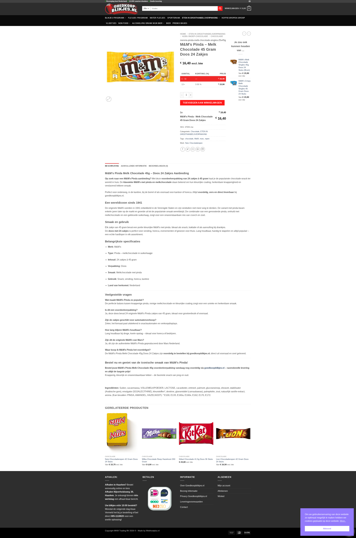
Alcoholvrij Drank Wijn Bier (147, 23)
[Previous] (105, 442)
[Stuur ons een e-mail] (249, 1)
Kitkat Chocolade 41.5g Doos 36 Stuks (196, 459)
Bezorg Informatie (188, 491)
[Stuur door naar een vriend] (192, 149)
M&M (196, 139)
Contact (184, 507)
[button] (238, 8)
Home (183, 34)
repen (207, 139)
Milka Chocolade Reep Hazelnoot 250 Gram (158, 460)
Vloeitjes (111, 23)
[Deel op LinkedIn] (202, 149)
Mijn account (224, 485)
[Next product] (244, 33)
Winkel (221, 496)
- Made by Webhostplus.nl (148, 531)
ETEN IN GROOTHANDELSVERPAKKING (200, 18)
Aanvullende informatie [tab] (134, 166)
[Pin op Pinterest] (197, 149)
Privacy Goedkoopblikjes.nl (193, 496)
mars (202, 139)
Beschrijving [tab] (112, 166)
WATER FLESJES (157, 18)
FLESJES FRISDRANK (138, 18)
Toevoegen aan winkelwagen (202, 103)
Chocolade (217, 36)
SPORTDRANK (173, 18)
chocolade (189, 139)
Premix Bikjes (180, 23)
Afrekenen (223, 491)
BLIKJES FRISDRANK (114, 18)
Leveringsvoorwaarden (191, 501)
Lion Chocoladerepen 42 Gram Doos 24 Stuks (232, 460)
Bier (168, 23)
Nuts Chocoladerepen (193, 143)
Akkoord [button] (327, 528)
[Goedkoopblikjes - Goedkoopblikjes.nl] (121, 8)
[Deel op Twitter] (187, 149)
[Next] (250, 442)
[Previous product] (249, 33)
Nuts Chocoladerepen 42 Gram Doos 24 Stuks (121, 460)
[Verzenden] (220, 8)
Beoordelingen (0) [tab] (158, 166)
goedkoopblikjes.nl (214, 368)
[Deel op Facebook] (182, 149)
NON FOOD (123, 23)
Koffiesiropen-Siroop (233, 18)
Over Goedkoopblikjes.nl (192, 485)
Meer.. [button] (343, 521)
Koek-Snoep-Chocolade (195, 36)
